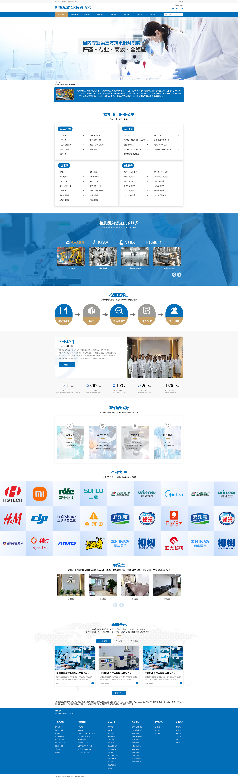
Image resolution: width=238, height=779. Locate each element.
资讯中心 (139, 14)
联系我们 (178, 743)
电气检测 (57, 733)
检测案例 (126, 14)
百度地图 (83, 776)
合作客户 (178, 736)
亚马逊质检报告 (136, 758)
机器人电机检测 (59, 739)
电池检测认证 (82, 739)
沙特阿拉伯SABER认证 (85, 749)
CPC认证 (110, 727)
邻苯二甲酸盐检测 (113, 755)
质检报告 (113, 14)
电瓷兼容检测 (59, 730)
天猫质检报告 (135, 755)
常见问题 (157, 733)
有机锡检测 (111, 768)
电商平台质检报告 (137, 727)
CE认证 (80, 727)
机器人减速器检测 (60, 743)
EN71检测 (111, 730)
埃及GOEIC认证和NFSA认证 (86, 733)
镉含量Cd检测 (112, 749)
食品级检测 (111, 762)
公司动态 (157, 727)
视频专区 (178, 733)
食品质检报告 (135, 749)
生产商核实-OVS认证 (84, 752)
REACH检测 (111, 736)
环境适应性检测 (59, 736)
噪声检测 (57, 752)
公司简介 (178, 727)
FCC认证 (81, 730)
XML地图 (77, 776)
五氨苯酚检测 (112, 765)
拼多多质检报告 (136, 746)
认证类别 (87, 14)
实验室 (178, 739)
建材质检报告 (135, 739)
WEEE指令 (111, 743)
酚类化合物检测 (112, 746)
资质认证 (178, 730)
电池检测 (57, 727)
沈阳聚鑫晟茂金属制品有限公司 (73, 7)
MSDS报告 (111, 733)
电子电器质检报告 (137, 730)
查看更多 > (119, 693)
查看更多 (65, 365)
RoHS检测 (111, 739)
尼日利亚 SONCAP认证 (85, 746)
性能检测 (57, 749)
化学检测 (100, 14)
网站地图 (181, 1)
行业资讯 (157, 730)
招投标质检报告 (136, 762)
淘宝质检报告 (135, 752)
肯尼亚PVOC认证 (83, 743)
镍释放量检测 (112, 758)
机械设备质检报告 (137, 736)
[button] (2, 48)
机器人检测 (74, 14)
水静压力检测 (59, 746)
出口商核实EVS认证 (84, 736)
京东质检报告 (135, 743)
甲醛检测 (110, 752)
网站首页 (61, 14)
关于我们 (152, 14)
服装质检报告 (135, 733)
